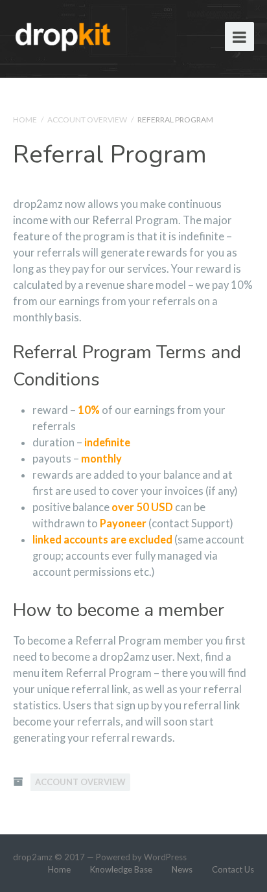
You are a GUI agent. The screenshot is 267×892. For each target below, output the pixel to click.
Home (25, 119)
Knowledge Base (121, 869)
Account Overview (87, 119)
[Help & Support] (63, 34)
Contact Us (233, 869)
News (182, 869)
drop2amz (32, 857)
